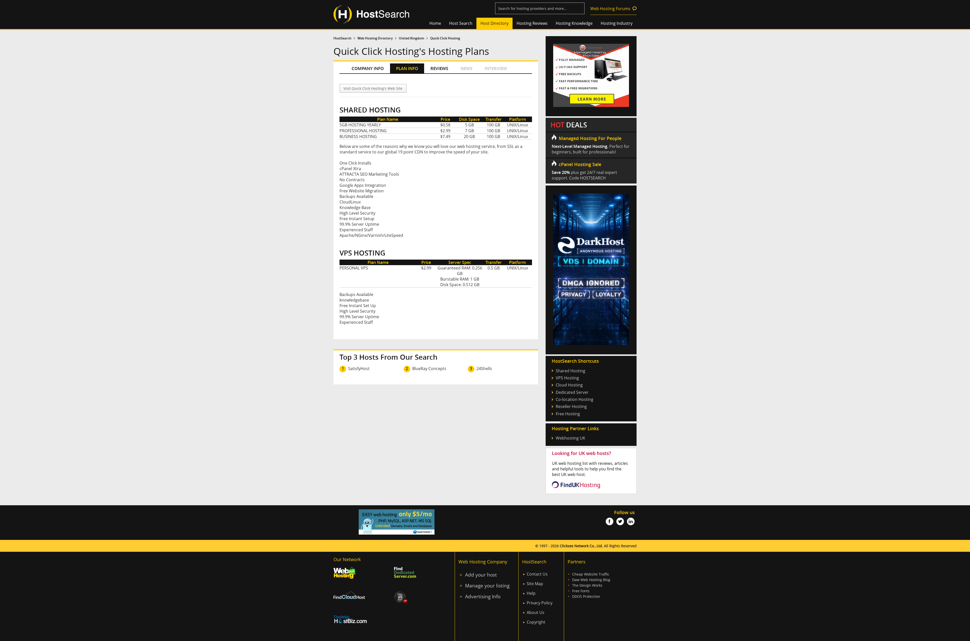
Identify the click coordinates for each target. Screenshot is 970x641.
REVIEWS (439, 68)
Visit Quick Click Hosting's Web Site (373, 88)
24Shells (484, 368)
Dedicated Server (572, 392)
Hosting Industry (617, 23)
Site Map (535, 583)
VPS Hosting (567, 378)
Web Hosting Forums (610, 8)
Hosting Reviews (532, 23)
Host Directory (494, 23)
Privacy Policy (539, 603)
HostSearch (342, 38)
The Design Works (587, 585)
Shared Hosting (570, 371)
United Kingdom (411, 38)
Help (531, 593)
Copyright (536, 622)
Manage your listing (487, 585)
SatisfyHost (359, 368)
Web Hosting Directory (375, 38)
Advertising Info (482, 596)
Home (435, 23)
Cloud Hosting (569, 385)
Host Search (460, 23)
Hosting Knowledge (574, 23)
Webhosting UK (570, 438)
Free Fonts (581, 590)
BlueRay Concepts (429, 368)
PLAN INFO (407, 68)
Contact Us (537, 574)
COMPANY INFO (368, 68)
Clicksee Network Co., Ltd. (581, 545)
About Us (535, 612)
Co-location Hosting (574, 399)
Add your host (481, 574)
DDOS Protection (586, 596)
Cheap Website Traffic (590, 574)
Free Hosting (568, 414)
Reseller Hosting (571, 406)
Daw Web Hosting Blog (591, 579)
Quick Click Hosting (445, 38)
